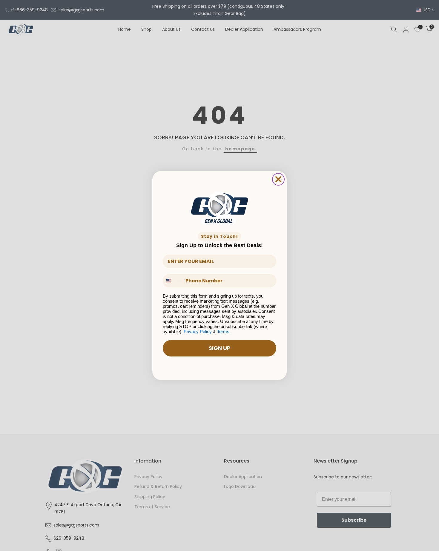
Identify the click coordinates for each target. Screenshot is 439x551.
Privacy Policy (198, 331)
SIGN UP (220, 348)
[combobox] (172, 280)
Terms (223, 331)
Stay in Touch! (219, 236)
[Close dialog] (278, 179)
